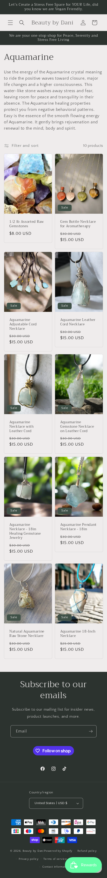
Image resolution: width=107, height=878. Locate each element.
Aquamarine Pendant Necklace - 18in (78, 527)
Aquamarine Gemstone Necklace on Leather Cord (77, 426)
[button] (10, 22)
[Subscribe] (90, 731)
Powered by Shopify (58, 850)
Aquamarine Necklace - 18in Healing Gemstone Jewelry (25, 531)
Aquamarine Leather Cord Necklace (78, 322)
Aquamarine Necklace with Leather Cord (21, 426)
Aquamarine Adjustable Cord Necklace (23, 324)
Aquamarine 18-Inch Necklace (78, 633)
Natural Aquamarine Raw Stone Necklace (26, 633)
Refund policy (87, 850)
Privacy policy (29, 859)
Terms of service (55, 859)
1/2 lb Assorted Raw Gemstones (26, 224)
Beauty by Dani (33, 850)
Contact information (55, 866)
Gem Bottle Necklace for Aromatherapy (78, 224)
